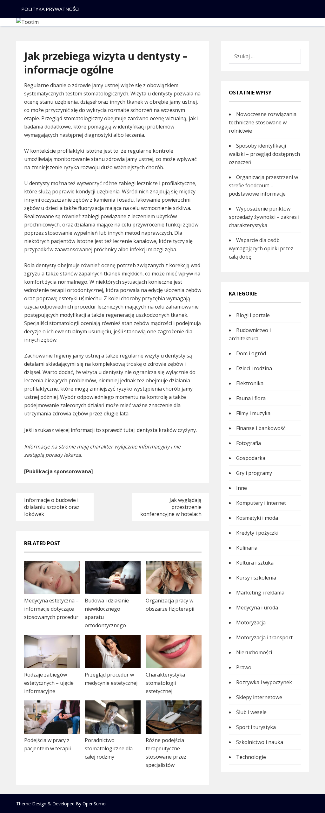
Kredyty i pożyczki (257, 532)
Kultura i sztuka (255, 562)
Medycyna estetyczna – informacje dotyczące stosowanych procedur (51, 609)
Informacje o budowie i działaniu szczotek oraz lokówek (51, 507)
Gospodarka (250, 458)
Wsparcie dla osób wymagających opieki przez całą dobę (261, 248)
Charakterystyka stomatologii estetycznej (165, 683)
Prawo (243, 667)
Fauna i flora (251, 398)
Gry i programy (254, 472)
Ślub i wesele (251, 712)
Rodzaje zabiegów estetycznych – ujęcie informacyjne (49, 683)
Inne (241, 487)
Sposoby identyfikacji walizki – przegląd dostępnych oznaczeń (264, 154)
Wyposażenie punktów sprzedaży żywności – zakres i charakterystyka (264, 217)
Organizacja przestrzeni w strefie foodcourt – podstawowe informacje (263, 185)
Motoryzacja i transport (264, 637)
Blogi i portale (253, 315)
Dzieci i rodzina (254, 368)
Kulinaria (246, 547)
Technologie (251, 757)
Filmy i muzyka (253, 413)
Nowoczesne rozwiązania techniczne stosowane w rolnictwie (262, 122)
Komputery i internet (261, 502)
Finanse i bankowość (261, 428)
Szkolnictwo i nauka (259, 742)
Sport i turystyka (256, 727)
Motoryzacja (251, 622)
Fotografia (248, 443)
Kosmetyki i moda (257, 517)
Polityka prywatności (50, 9)
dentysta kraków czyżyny (166, 430)
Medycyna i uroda (257, 607)
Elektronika (249, 383)
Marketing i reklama (260, 592)
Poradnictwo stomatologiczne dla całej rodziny (109, 748)
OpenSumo (94, 804)
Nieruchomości (254, 652)
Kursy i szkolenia (256, 577)
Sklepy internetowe (259, 697)
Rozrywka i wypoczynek (264, 682)
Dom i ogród (251, 353)
